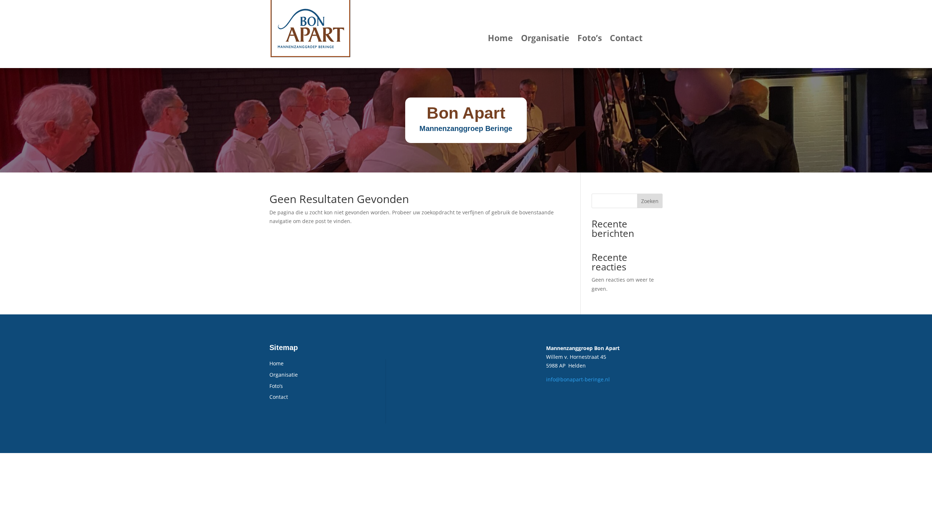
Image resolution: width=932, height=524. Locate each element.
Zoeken (650, 201)
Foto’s (589, 38)
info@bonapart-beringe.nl (578, 379)
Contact (626, 38)
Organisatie (545, 38)
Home (500, 38)
